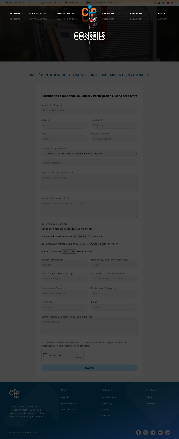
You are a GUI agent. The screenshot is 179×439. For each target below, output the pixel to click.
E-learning (136, 13)
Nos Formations (38, 13)
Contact (162, 13)
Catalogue (108, 13)
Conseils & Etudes (67, 13)
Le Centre (15, 13)
